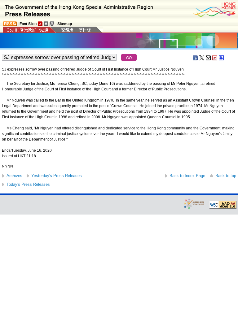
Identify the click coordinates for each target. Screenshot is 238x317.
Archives (14, 175)
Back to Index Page (187, 175)
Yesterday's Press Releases (56, 175)
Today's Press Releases (28, 184)
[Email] (208, 57)
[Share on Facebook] (195, 57)
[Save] (215, 57)
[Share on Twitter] (202, 57)
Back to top (225, 175)
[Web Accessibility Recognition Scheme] (194, 203)
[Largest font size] (52, 23)
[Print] (221, 57)
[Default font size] (40, 23)
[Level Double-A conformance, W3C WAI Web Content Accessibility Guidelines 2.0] (222, 205)
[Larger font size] (46, 23)
